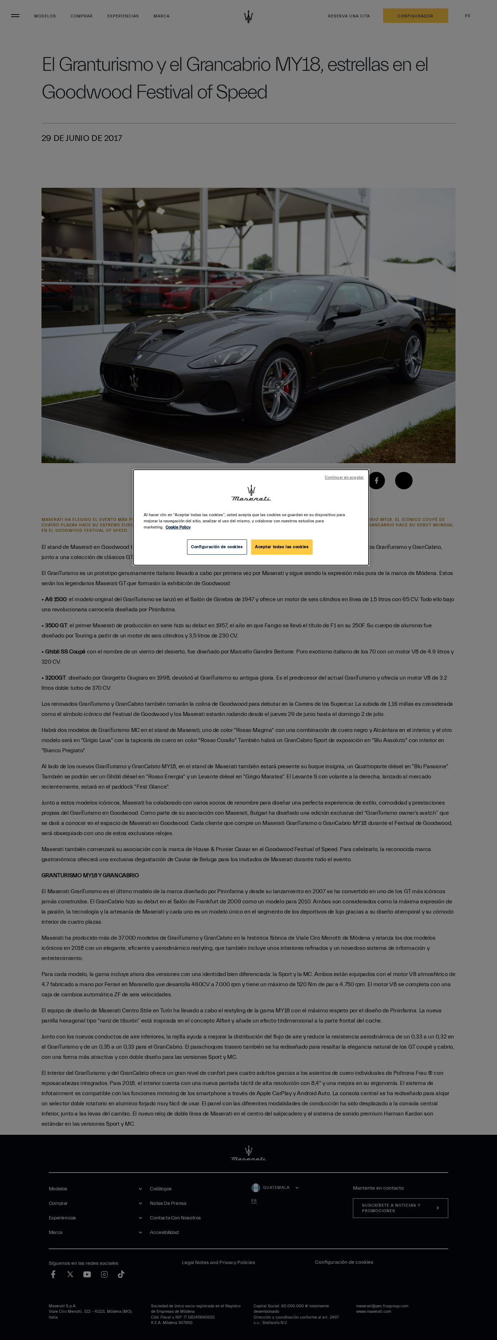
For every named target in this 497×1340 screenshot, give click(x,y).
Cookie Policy (178, 527)
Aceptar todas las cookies (282, 546)
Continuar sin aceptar (344, 477)
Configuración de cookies (217, 546)
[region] (251, 517)
